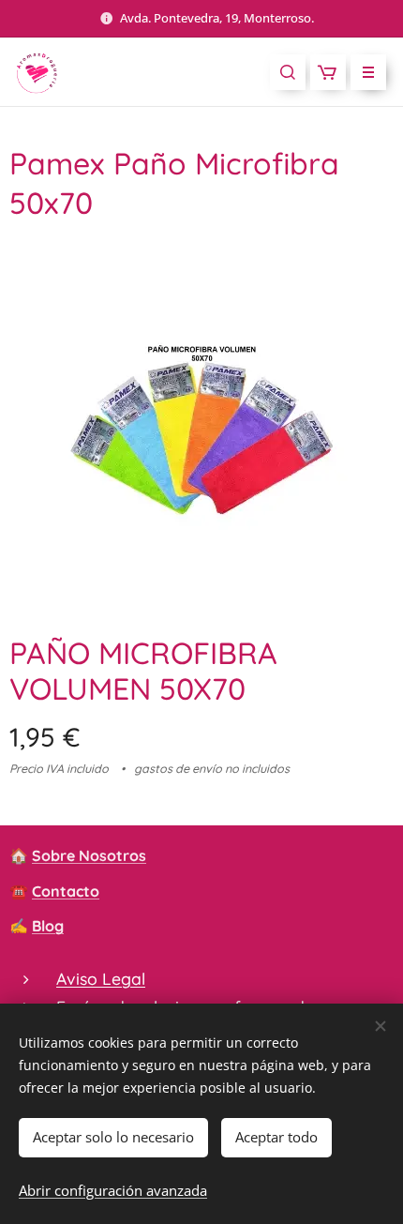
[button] (288, 72)
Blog (48, 925)
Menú (368, 72)
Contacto (65, 891)
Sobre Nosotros (89, 855)
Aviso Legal (100, 978)
